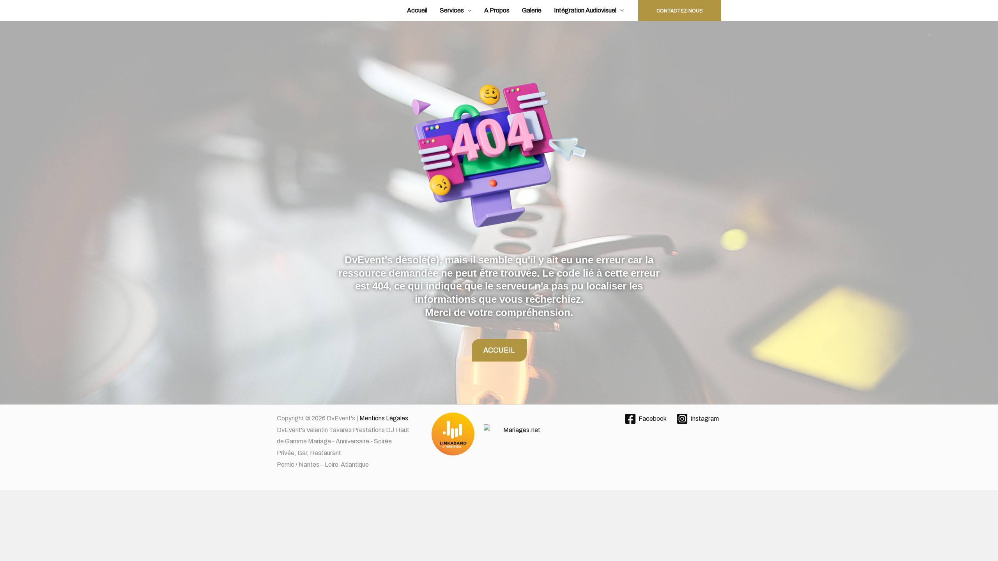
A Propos (497, 10)
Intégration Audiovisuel (585, 10)
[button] (679, 10)
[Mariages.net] (499, 434)
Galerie (531, 10)
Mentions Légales (383, 418)
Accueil (417, 10)
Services (452, 10)
